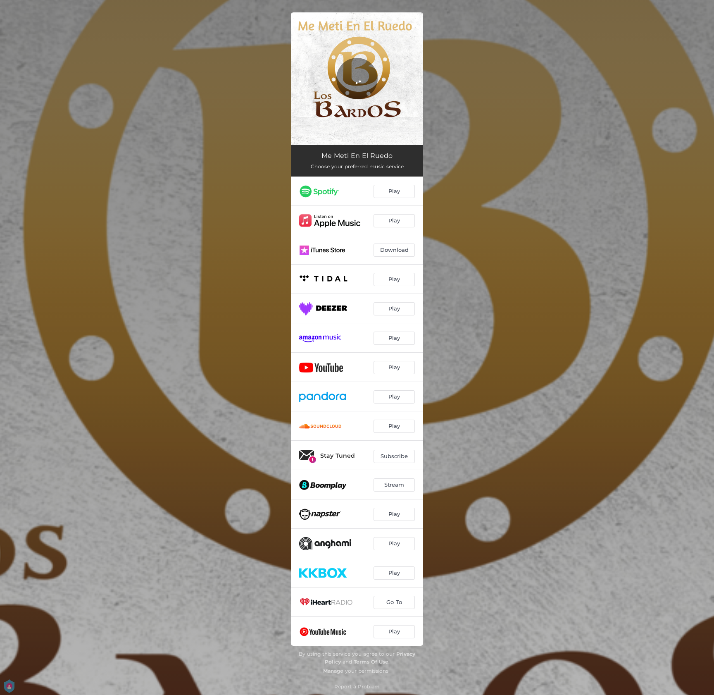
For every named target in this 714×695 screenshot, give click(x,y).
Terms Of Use (371, 662)
